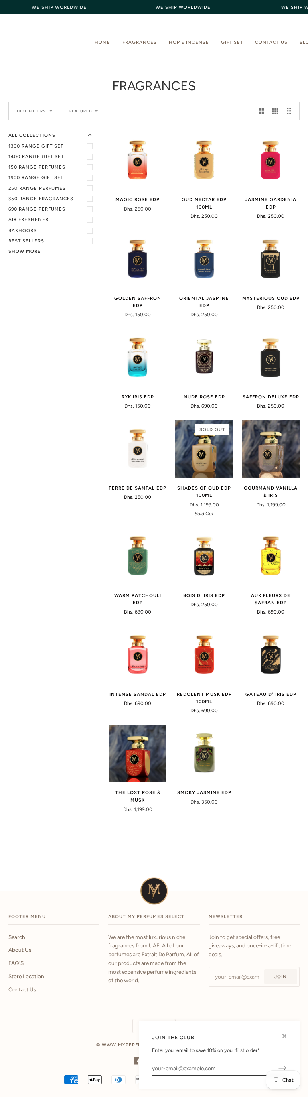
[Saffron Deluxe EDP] (271, 358)
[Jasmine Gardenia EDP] (271, 160)
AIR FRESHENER (28, 219)
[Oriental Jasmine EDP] (204, 259)
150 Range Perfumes (36, 167)
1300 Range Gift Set (35, 146)
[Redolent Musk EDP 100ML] (204, 655)
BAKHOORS (22, 230)
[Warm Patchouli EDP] (137, 556)
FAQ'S (16, 963)
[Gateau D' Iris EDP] (271, 655)
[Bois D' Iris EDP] (204, 556)
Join (280, 976)
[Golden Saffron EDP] (137, 259)
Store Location (26, 976)
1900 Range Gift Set (35, 177)
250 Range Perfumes (37, 188)
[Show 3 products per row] (275, 111)
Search (16, 937)
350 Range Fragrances (40, 198)
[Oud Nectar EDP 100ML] (204, 160)
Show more (24, 251)
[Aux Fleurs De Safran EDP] (271, 556)
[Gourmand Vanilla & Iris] (271, 449)
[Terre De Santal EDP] (137, 449)
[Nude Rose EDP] (204, 358)
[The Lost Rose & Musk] (137, 753)
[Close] (288, 1032)
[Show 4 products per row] (290, 111)
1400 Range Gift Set (36, 156)
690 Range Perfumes (36, 209)
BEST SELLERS (26, 241)
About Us (19, 950)
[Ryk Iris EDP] (137, 358)
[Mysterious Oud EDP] (271, 259)
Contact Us (22, 989)
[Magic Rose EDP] (137, 160)
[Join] (276, 1068)
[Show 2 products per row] (261, 111)
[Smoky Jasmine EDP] (204, 753)
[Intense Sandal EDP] (137, 655)
